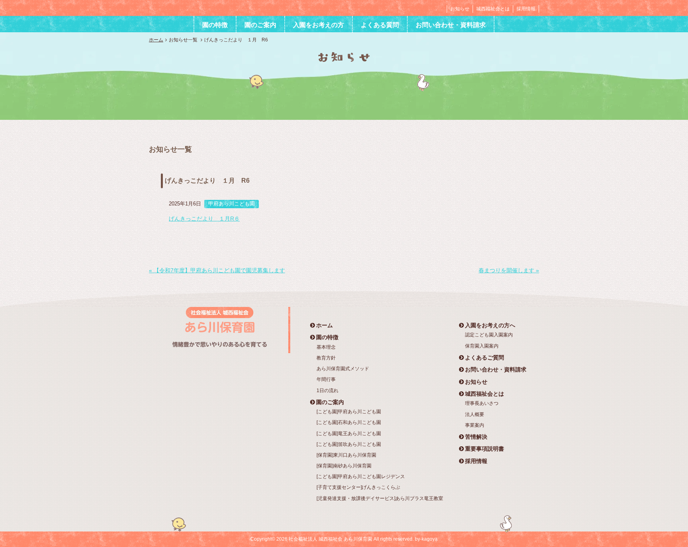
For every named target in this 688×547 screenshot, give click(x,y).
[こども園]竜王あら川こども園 (349, 433)
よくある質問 (380, 24)
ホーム (156, 40)
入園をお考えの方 (318, 24)
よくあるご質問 (484, 357)
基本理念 (326, 347)
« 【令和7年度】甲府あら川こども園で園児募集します (217, 270)
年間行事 (326, 379)
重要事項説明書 (484, 448)
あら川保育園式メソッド (343, 368)
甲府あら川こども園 (231, 204)
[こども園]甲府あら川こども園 (349, 411)
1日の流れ (327, 390)
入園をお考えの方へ (490, 325)
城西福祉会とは (493, 9)
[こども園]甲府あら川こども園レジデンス (361, 476)
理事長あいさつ (481, 403)
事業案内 (474, 425)
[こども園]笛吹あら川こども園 (349, 444)
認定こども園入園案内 (489, 335)
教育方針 (326, 358)
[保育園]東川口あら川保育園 (346, 455)
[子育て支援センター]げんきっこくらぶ (358, 487)
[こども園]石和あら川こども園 (349, 422)
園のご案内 (260, 24)
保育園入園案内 (481, 346)
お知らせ (459, 9)
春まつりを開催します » (509, 270)
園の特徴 (215, 24)
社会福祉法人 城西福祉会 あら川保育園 (198, 7)
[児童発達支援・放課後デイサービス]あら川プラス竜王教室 (380, 498)
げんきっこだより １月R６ (204, 218)
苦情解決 (476, 437)
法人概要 (474, 414)
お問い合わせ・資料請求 (451, 24)
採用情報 (526, 9)
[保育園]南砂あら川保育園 (344, 466)
